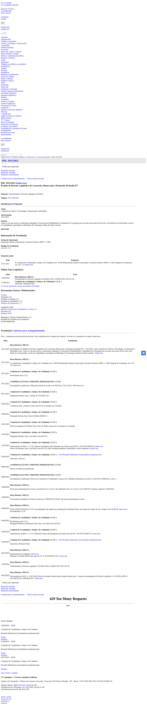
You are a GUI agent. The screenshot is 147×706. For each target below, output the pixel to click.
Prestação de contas (8, 132)
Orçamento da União (8, 106)
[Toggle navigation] (2, 33)
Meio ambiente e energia (10, 54)
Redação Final (6, 313)
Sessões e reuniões (7, 101)
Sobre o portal (6, 697)
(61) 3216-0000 (27, 687)
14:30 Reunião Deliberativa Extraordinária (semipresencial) (79, 455)
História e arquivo (7, 81)
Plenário (4, 97)
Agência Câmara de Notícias (11, 116)
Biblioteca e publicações (9, 74)
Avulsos (4, 295)
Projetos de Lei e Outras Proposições (38, 157)
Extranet (4, 703)
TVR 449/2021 (13, 198)
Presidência (5, 72)
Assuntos (4, 37)
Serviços (4, 70)
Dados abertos (6, 135)
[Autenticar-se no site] (1, 693)
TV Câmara (5, 120)
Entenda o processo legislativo (12, 110)
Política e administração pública (12, 56)
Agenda (4, 68)
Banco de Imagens (7, 122)
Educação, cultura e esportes (11, 52)
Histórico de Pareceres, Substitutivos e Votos (17, 309)
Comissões (5, 99)
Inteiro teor (21, 183)
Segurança (4, 62)
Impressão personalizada (10, 175)
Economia (4, 50)
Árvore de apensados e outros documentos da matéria (20, 286)
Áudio (3, 637)
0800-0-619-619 (20, 685)
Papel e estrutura (7, 79)
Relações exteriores (8, 58)
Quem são (4, 87)
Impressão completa (8, 173)
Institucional (5, 66)
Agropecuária (6, 39)
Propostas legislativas (8, 95)
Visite (3, 83)
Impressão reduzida (8, 170)
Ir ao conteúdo (6, 3)
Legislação (5, 108)
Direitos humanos (7, 47)
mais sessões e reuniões (9, 673)
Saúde (3, 60)
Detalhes (4, 639)
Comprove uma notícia (9, 126)
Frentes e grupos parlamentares (12, 91)
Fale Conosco (6, 13)
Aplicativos (5, 701)
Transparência (6, 130)
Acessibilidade (6, 11)
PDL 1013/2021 (10, 160)
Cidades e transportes (8, 41)
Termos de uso (6, 699)
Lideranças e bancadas (9, 89)
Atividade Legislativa (8, 93)
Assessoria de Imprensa (9, 124)
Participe (4, 112)
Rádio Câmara (6, 118)
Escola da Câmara (7, 77)
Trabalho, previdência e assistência (13, 64)
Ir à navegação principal (9, 5)
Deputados (5, 85)
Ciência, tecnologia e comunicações (14, 43)
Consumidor (5, 45)
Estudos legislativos (8, 103)
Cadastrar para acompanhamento (13, 179)
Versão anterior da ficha (35, 179)
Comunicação (6, 114)
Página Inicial (5, 157)
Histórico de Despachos (9, 303)
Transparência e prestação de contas (14, 128)
